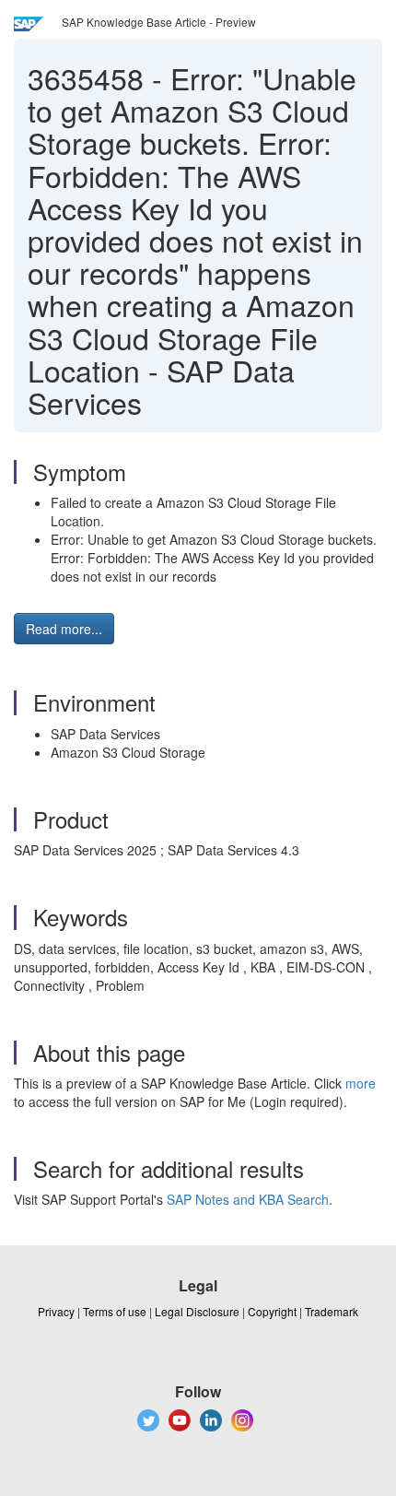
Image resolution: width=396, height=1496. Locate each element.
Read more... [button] (64, 628)
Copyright (272, 1311)
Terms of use (114, 1311)
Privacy (56, 1311)
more (360, 1083)
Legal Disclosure (197, 1311)
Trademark (331, 1311)
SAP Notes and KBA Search (248, 1199)
